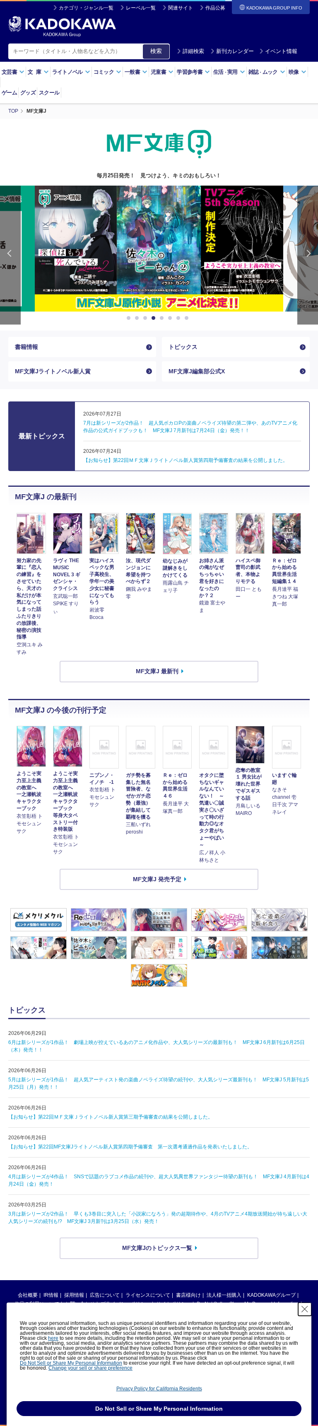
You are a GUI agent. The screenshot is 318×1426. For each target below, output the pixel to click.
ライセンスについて (147, 1295)
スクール (49, 92)
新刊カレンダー (235, 51)
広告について (105, 1295)
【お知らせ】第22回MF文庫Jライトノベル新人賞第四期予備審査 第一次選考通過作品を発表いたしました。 (130, 1147)
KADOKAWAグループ (271, 1295)
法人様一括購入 (224, 1295)
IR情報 (50, 1295)
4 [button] (155, 318)
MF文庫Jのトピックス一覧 (157, 1248)
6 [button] (171, 318)
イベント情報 (281, 51)
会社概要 (28, 1295)
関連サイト (180, 8)
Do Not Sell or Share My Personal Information (71, 1363)
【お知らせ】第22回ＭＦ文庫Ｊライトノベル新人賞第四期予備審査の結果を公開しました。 (185, 460)
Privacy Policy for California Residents (159, 1389)
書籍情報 (26, 346)
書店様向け (188, 1295)
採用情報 (74, 1295)
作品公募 (215, 8)
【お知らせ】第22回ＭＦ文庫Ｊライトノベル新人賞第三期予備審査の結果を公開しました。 (110, 1117)
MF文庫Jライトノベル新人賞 (53, 371)
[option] (159, 249)
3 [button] (146, 318)
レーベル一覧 (141, 8)
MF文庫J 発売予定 (157, 879)
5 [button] (163, 318)
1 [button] (130, 318)
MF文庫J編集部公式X (197, 371)
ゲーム (9, 92)
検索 (156, 51)
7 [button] (179, 318)
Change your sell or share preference (90, 1368)
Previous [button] (10, 255)
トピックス (183, 346)
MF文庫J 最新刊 (157, 671)
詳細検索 (193, 51)
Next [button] (307, 255)
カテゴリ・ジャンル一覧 (86, 8)
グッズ (28, 92)
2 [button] (138, 318)
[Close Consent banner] (304, 1309)
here (53, 1338)
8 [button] (188, 318)
